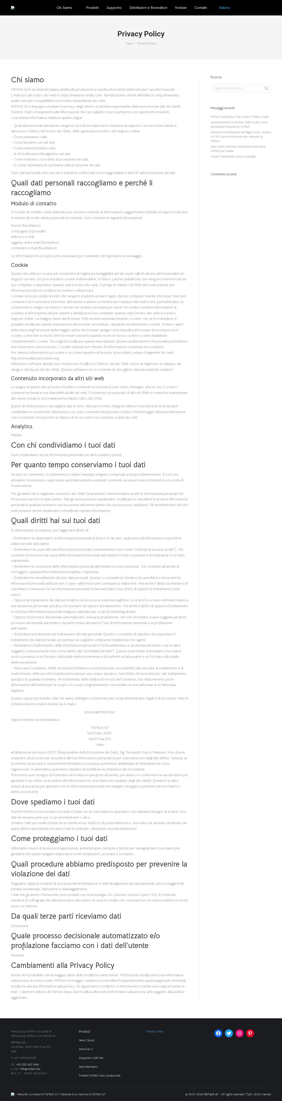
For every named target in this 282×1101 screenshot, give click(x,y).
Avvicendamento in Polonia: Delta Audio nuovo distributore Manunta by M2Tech (239, 124)
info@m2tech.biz (30, 1069)
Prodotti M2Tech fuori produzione (99, 1075)
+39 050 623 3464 (27, 1064)
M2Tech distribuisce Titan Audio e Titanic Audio (240, 117)
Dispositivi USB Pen (91, 1058)
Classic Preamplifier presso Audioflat (233, 156)
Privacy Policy (155, 1031)
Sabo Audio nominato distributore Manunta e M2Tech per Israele (238, 149)
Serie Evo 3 (86, 1049)
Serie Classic (87, 1040)
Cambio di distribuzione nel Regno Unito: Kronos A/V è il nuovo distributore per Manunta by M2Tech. (241, 136)
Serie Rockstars (88, 1067)
